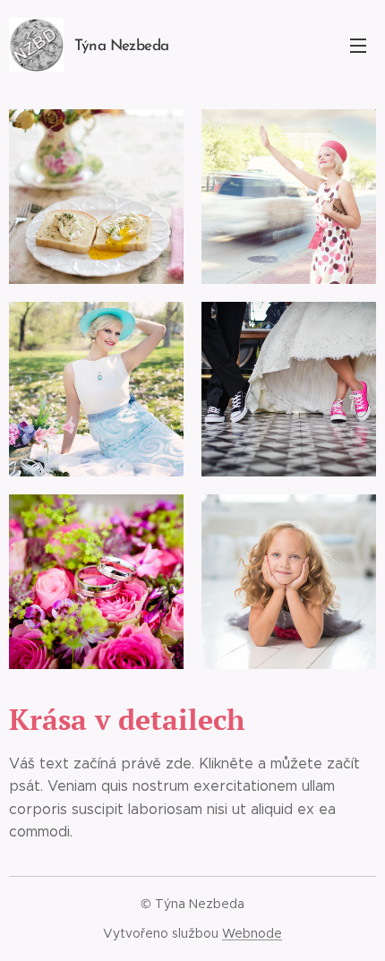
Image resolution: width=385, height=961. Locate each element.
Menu (358, 45)
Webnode (252, 933)
